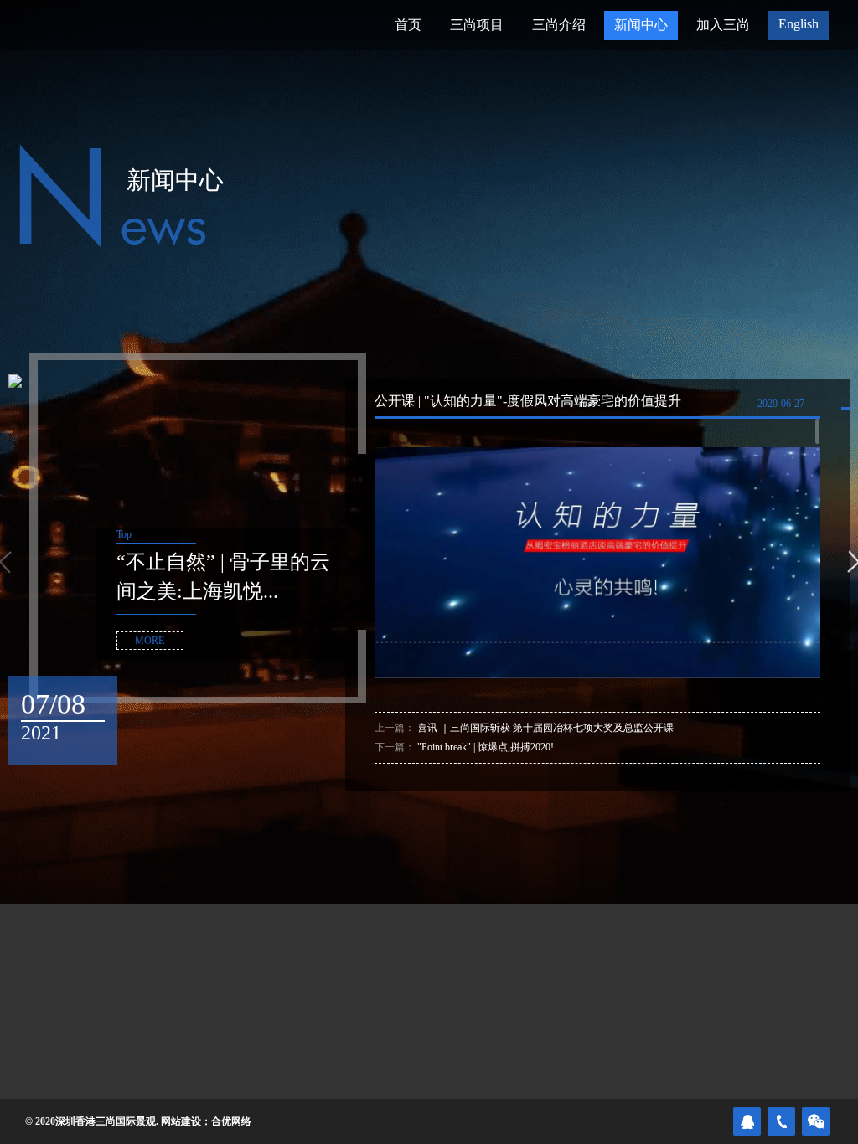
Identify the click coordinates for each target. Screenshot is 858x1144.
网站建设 (181, 1121)
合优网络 (231, 1121)
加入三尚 (723, 25)
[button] (853, 561)
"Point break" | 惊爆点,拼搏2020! (485, 747)
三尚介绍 (559, 25)
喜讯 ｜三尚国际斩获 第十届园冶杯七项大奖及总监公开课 (545, 728)
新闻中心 (641, 25)
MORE (149, 641)
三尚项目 (477, 25)
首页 (408, 25)
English (798, 24)
